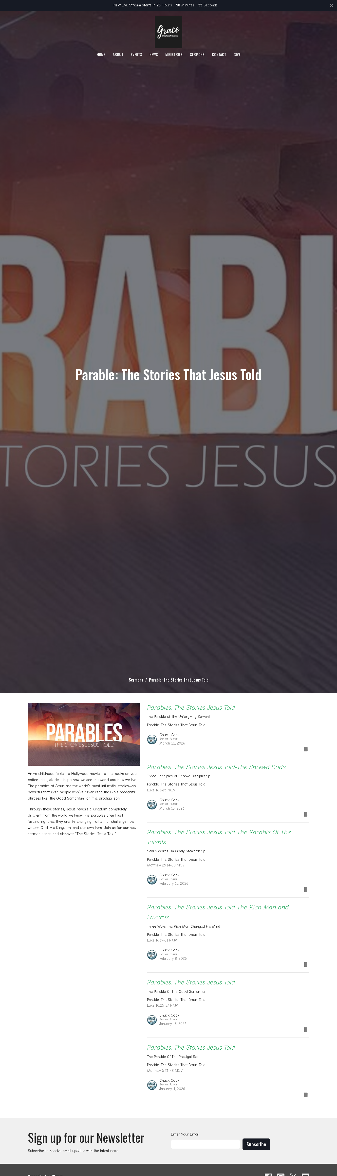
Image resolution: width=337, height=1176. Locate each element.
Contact (219, 54)
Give (237, 54)
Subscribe (256, 1144)
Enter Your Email (185, 1134)
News (154, 54)
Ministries (174, 54)
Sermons (197, 54)
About (118, 54)
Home (101, 54)
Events (136, 54)
